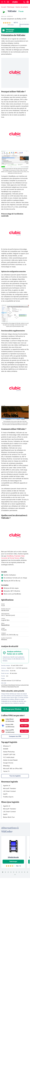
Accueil (3, 7)
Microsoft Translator (9, 788)
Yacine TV (6, 771)
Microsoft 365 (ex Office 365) (12, 768)
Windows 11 (6, 746)
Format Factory (14, 558)
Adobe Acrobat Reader (10, 760)
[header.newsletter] (8, 2)
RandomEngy (5, 625)
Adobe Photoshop (9, 751)
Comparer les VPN (15, 736)
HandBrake (10, 556)
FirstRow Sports (8, 797)
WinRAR (5, 749)
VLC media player (8, 757)
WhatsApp (6, 765)
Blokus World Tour (9, 817)
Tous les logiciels (15, 776)
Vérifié (22, 11)
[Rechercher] (5, 2)
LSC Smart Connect (9, 791)
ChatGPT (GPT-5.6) (9, 754)
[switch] (24, 2)
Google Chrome (8, 763)
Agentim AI (6, 785)
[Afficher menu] (2, 1)
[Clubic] (15, 2)
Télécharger (10, 7)
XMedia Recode (13, 857)
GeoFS (5, 794)
